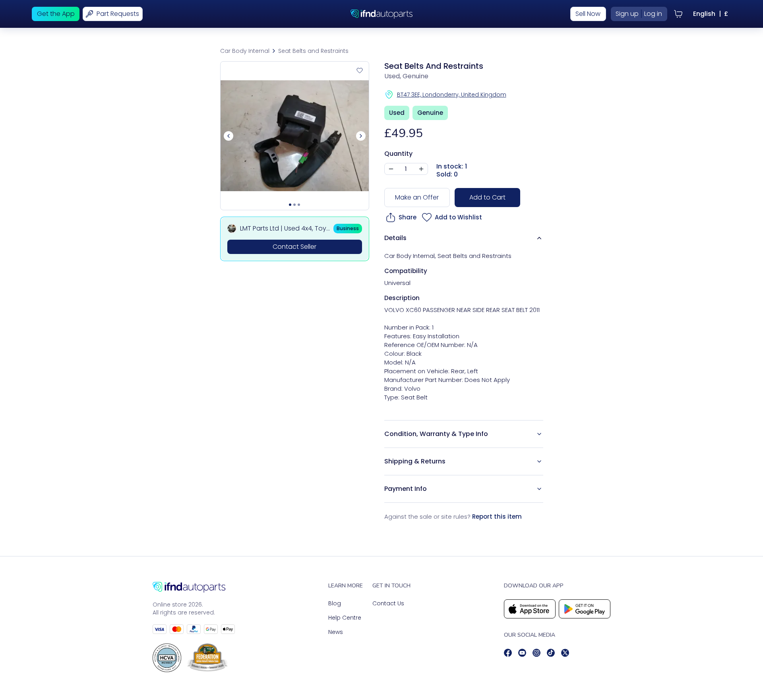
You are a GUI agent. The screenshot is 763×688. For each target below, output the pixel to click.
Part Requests (118, 13)
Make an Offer (417, 197)
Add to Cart (487, 197)
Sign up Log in (639, 13)
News (335, 632)
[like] (359, 70)
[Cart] (678, 14)
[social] (508, 653)
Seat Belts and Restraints (313, 51)
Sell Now (587, 13)
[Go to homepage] (194, 587)
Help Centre (344, 618)
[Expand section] (539, 434)
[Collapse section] (539, 238)
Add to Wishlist (458, 217)
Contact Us (388, 603)
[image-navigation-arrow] (361, 136)
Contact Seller (294, 246)
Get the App (56, 13)
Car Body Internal (244, 51)
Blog (334, 603)
